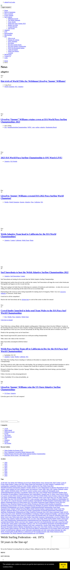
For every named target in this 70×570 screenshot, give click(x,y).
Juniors (30, 492)
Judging (3, 489)
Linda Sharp (43, 499)
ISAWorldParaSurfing (61, 523)
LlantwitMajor (36, 494)
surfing (37, 127)
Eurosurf (13, 515)
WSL (63, 509)
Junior (63, 495)
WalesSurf (10, 525)
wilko (48, 531)
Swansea (10, 495)
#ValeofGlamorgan (23, 494)
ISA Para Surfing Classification (17, 46)
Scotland (30, 500)
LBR (65, 520)
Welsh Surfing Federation (20, 525)
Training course (24, 489)
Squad (56, 509)
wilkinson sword (20, 530)
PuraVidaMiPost (27, 513)
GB (47, 515)
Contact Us (7, 56)
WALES (26, 499)
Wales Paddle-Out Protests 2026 (13, 450)
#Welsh (45, 492)
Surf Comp (4, 520)
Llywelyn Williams (59, 517)
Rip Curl (53, 497)
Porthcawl (20, 486)
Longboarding (5, 486)
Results (62, 525)
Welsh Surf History (13, 51)
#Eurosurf (3, 526)
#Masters (21, 526)
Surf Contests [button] (8, 17)
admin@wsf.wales (9, 2)
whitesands (29, 530)
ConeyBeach (61, 513)
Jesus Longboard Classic (56, 512)
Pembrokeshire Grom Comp (32, 526)
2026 (5, 462)
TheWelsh (51, 505)
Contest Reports (12, 27)
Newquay (19, 500)
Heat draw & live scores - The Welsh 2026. (16, 455)
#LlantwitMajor (13, 494)
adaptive (42, 127)
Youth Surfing (13, 523)
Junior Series (20, 515)
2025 (5, 464)
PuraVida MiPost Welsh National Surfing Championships (37, 509)
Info (51, 482)
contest (66, 489)
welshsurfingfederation (7, 492)
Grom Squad (26, 495)
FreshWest (33, 512)
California (37, 202)
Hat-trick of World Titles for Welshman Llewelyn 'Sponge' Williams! (33, 81)
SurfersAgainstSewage (29, 533)
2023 (5, 467)
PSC (64, 502)
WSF (6, 482)
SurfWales (4, 512)
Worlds (6, 202)
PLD (29, 502)
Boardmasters (5, 505)
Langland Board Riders (7, 522)
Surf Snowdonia (15, 276)
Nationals (60, 489)
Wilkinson (52, 502)
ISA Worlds (13, 161)
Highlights (19, 513)
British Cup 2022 (13, 25)
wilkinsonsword (28, 531)
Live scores (4, 495)
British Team (47, 495)
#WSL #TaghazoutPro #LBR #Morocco (12, 531)
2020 (5, 472)
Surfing (11, 484)
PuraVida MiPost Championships (38, 528)
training (12, 489)
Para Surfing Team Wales (31, 517)
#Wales (34, 487)
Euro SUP (33, 495)
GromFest (61, 520)
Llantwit (30, 491)
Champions (27, 507)
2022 (5, 469)
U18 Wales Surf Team (58, 526)
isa (15, 489)
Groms (40, 497)
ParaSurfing (51, 523)
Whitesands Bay (46, 520)
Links (6, 58)
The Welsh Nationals (14, 20)
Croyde (3, 530)
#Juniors (15, 526)
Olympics (54, 495)
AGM (6, 428)
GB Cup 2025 (32, 518)
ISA (16, 86)
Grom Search (46, 497)
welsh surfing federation (53, 530)
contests (6, 491)
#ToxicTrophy (13, 505)
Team (59, 509)
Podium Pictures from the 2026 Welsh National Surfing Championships (24, 454)
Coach (41, 492)
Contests (55, 489)
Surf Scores (11, 28)
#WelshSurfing (11, 520)
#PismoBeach (60, 487)
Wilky (44, 489)
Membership (8, 54)
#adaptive (23, 487)
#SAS (19, 505)
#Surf (65, 492)
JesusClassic (56, 507)
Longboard (35, 497)
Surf (31, 494)
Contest (12, 240)
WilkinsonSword (21, 512)
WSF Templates (12, 41)
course (7, 489)
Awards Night (47, 525)
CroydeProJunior (10, 530)
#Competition (5, 494)
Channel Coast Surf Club (35, 522)
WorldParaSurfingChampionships (17, 127)
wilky (2, 491)
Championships (11, 497)
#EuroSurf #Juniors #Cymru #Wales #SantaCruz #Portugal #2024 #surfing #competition (36, 504)
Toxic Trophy (12, 22)
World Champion (9, 86)
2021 (5, 470)
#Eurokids (10, 526)
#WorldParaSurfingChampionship (10, 487)
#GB (15, 499)
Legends (10, 53)
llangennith (52, 491)
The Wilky (59, 497)
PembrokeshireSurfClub (34, 520)
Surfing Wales (57, 528)
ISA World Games (29, 515)
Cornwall (13, 500)
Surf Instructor (33, 489)
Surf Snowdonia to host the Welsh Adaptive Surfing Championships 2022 (34, 272)
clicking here (25, 299)
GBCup (6, 500)
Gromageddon (22, 523)
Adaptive (7, 30)
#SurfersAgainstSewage (28, 505)
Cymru (32, 499)
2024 (5, 466)
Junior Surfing (56, 525)
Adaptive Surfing (15, 518)
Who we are (11, 38)
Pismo (31, 240)
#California (53, 487)
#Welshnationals (11, 507)
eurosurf (65, 497)
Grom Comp (8, 517)
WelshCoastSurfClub (46, 513)
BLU (62, 484)
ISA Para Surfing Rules (15, 45)
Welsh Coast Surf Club (21, 522)
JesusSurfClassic (5, 509)
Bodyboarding (8, 33)
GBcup (49, 499)
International (8, 437)
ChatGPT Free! (31, 523)
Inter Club (49, 489)
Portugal (47, 482)
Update (58, 482)
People (6, 441)
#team (49, 492)
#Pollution (38, 505)
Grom (59, 495)
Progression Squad (43, 502)
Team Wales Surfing (46, 526)
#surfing (29, 487)
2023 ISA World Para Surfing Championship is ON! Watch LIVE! (31, 157)
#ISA (52, 486)
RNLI (15, 495)
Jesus (8, 504)
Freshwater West (41, 512)
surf (47, 491)
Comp (12, 357)
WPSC (30, 127)
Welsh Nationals (14, 528)
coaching (36, 499)
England (25, 500)
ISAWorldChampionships (48, 510)
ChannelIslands (37, 500)
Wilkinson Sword (13, 18)
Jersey (42, 482)
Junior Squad (8, 430)
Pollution (41, 533)
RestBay (54, 513)
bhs (35, 531)
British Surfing (56, 518)
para (33, 127)
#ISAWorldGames (40, 515)
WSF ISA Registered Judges (16, 48)
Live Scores (20, 507)
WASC (66, 494)
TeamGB (51, 515)
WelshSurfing (62, 499)
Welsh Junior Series (18, 517)
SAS (37, 533)
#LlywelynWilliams (41, 523)
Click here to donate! (7, 320)
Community (57, 484)
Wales (53, 494)
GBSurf (18, 509)
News (8, 14)
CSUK (3, 513)
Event (18, 489)
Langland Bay (39, 525)
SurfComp (31, 525)
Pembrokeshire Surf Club (50, 522)
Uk (50, 494)
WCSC (25, 491)
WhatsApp (4, 504)
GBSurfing (57, 515)
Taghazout (9, 510)
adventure (17, 492)
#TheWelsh (54, 492)
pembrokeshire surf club (39, 530)
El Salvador (21, 510)
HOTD (66, 512)
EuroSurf (19, 495)
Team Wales (39, 518)
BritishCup (55, 499)
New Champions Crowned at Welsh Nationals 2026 (19, 452)
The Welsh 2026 (24, 528)
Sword (57, 502)
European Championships (46, 517)
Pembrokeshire (11, 512)
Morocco (15, 510)
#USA (66, 487)
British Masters (36, 482)
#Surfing (60, 492)
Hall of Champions (9, 12)
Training (66, 505)
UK (9, 500)
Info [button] (5, 36)
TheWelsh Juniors (14, 491)
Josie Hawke (65, 528)
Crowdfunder (24, 492)
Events (6, 433)
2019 (5, 474)
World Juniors (23, 502)
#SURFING (20, 499)
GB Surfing (7, 443)
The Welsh (7, 435)
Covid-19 (63, 482)
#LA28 (50, 528)
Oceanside (4, 525)
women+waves (37, 491)
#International (45, 487)
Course (40, 489)
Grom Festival (60, 494)
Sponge (22, 202)
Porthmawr (54, 520)
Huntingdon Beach (51, 127)
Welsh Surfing (48, 518)
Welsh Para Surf (8, 499)
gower (57, 491)
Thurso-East (64, 518)
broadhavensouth (41, 531)
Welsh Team (25, 240)
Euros (30, 482)
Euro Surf (35, 492)
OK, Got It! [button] (63, 565)
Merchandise (8, 35)
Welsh (7, 484)
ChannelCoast (45, 494)
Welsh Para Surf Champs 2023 (17, 23)
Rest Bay (6, 523)
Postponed (4, 507)
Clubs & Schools (13, 49)
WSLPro (3, 510)
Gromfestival (35, 513)
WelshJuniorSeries (21, 520)
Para (32, 202)
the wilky (63, 530)
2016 (5, 475)
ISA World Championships (33, 510)
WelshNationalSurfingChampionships (42, 507)
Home (6, 10)
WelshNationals (59, 505)
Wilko (27, 512)
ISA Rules (11, 43)
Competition (12, 486)
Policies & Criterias (13, 40)
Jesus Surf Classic (10, 513)
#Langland (45, 505)
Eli (18, 502)
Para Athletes (24, 518)
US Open (7, 393)
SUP (5, 31)
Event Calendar (8, 15)
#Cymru (38, 487)
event (19, 484)
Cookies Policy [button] (8, 566)
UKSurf (13, 509)
